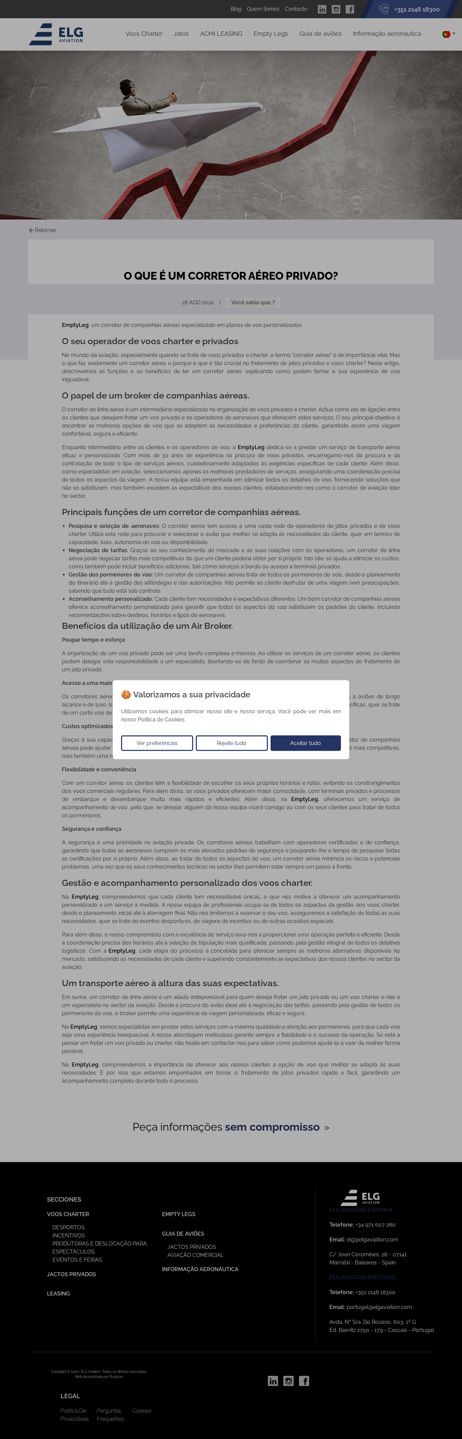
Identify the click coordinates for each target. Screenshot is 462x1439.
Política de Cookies (161, 719)
